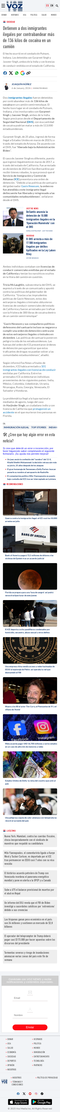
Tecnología (39, 1061)
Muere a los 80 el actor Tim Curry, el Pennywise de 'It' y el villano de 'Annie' (31, 708)
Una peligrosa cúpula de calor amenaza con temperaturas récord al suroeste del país (31, 819)
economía (11, 1052)
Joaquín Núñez (21, 84)
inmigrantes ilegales (20, 97)
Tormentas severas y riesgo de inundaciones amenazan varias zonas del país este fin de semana (26, 956)
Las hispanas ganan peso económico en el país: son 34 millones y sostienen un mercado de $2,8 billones (28, 923)
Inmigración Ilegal (16, 427)
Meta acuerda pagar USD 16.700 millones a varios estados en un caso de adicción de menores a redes (31, 745)
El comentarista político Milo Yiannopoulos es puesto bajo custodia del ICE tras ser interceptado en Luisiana (31, 477)
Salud (44, 15)
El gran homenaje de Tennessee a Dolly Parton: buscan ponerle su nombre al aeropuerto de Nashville (31, 470)
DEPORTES (11, 1061)
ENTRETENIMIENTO (41, 1057)
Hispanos (15, 15)
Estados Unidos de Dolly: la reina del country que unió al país (30, 782)
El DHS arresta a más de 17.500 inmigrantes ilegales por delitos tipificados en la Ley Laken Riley (40, 247)
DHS (30, 121)
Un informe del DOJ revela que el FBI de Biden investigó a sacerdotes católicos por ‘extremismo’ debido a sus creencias (29, 907)
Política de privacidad (47, 1078)
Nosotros (11, 1070)
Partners (38, 1065)
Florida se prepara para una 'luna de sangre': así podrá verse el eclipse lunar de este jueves (29, 594)
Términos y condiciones (17, 1083)
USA (24, 15)
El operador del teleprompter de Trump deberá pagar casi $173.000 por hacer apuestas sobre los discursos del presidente (29, 940)
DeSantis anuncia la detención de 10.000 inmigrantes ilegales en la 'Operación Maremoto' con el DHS (40, 220)
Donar (4, 15)
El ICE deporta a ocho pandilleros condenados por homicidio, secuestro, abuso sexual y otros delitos (27, 631)
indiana (54, 427)
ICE (17, 179)
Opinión (10, 1065)
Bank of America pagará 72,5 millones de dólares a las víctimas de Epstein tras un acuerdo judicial (29, 557)
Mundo (54, 15)
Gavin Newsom (30, 186)
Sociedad (11, 22)
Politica (33, 15)
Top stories (38, 427)
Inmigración (39, 1052)
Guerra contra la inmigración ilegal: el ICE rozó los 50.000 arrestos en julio (31, 519)
